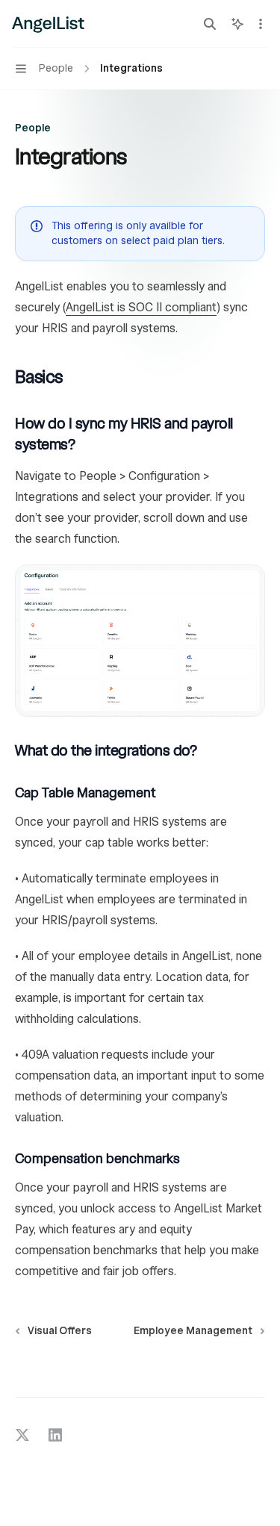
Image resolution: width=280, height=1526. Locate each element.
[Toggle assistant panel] (237, 24)
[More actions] (260, 23)
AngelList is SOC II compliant (141, 307)
